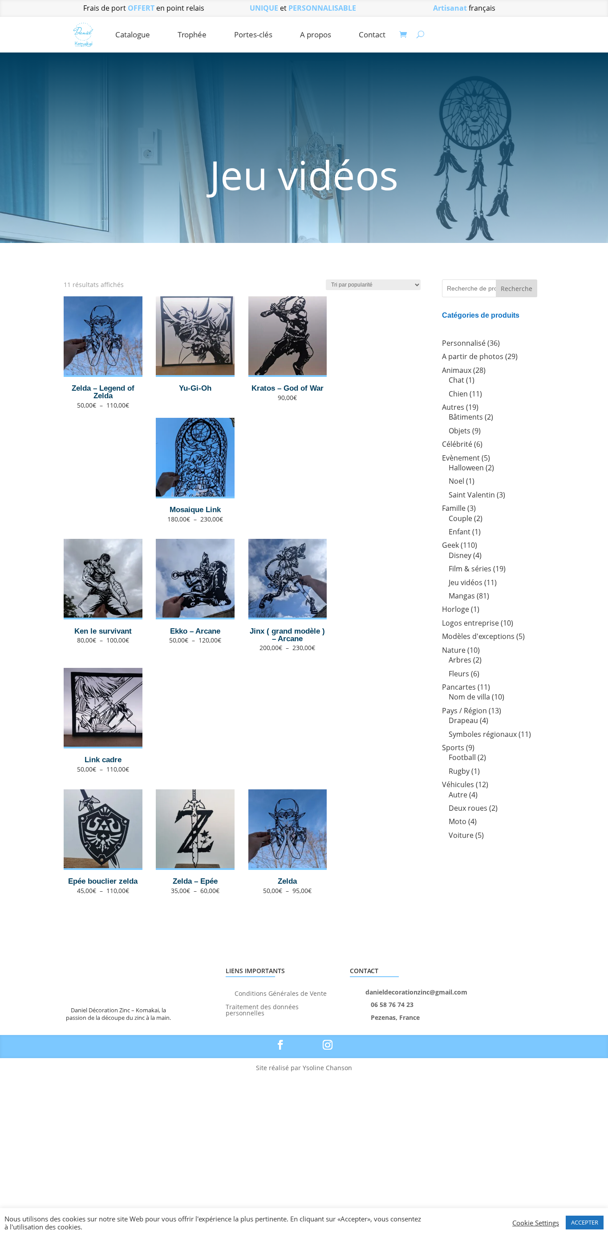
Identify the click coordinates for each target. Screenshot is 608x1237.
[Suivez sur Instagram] (327, 1045)
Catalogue (132, 34)
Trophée (192, 34)
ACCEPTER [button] (584, 1222)
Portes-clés (253, 34)
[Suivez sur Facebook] (280, 1045)
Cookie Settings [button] (535, 1223)
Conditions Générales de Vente (281, 993)
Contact (372, 34)
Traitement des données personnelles (262, 1009)
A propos (315, 34)
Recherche (516, 288)
